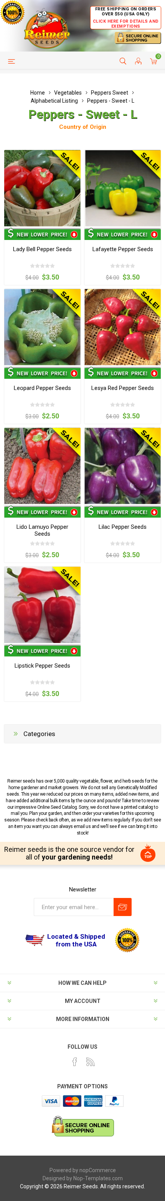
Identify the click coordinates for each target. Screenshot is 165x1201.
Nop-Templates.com (98, 1178)
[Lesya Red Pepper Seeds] (122, 327)
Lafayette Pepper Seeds (122, 249)
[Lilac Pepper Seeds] (122, 466)
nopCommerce (97, 1170)
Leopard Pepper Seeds (42, 388)
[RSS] (90, 1062)
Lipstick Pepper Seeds (42, 665)
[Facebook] (75, 1062)
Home (37, 93)
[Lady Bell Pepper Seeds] (42, 188)
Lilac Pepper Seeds (123, 526)
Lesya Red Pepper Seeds (122, 388)
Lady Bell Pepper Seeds (42, 249)
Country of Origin (82, 126)
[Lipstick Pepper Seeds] (42, 604)
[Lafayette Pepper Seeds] (122, 188)
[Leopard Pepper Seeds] (42, 327)
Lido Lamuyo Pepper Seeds (42, 530)
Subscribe (123, 907)
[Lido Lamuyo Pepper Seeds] (42, 466)
